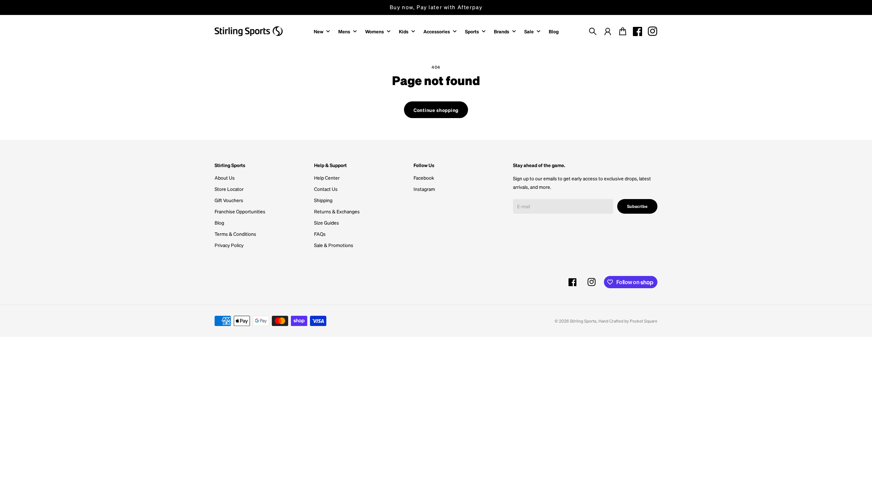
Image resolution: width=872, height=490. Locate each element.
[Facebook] (637, 31)
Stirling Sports (583, 321)
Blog (219, 222)
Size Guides (326, 222)
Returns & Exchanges (337, 211)
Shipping (323, 200)
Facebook (424, 178)
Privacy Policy (229, 245)
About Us (225, 178)
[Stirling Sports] (249, 31)
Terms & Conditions (235, 234)
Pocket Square (643, 321)
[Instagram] (652, 31)
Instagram (424, 189)
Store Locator (229, 189)
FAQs (320, 234)
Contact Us (326, 189)
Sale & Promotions (333, 245)
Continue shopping (436, 110)
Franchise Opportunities (240, 211)
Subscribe (637, 206)
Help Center (327, 178)
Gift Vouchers (229, 200)
